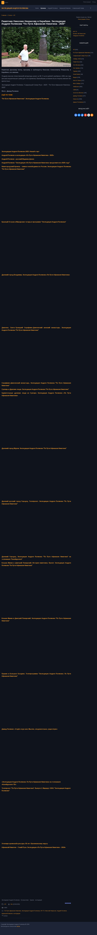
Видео (75, 77)
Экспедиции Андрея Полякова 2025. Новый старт (20, 151)
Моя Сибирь (76, 83)
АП (14, 15)
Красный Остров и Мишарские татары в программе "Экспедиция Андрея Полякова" (34, 222)
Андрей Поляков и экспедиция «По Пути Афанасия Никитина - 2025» (28, 155)
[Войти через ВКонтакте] (79, 115)
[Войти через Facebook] (82, 115)
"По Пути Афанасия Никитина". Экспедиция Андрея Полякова (25, 98)
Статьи (10, 15)
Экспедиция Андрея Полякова (14, 8)
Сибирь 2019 (77, 59)
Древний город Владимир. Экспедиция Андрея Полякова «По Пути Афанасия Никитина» (36, 275)
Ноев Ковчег (76, 74)
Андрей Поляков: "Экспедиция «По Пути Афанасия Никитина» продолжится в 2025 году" (36, 163)
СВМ (74, 89)
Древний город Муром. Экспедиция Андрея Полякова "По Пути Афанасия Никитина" (34, 448)
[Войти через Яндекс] (85, 115)
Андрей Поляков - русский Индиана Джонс (18, 159)
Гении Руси (76, 62)
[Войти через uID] (75, 115)
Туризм (75, 71)
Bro (12, 904)
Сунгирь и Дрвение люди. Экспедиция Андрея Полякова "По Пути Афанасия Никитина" (35, 389)
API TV (42, 911)
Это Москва (76, 65)
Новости (75, 99)
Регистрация (87, 2)
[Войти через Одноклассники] (91, 115)
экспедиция (16, 913)
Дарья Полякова (78, 102)
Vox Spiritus (76, 68)
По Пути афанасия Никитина (12, 911)
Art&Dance (76, 86)
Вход (94, 2)
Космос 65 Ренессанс (79, 33)
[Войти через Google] (88, 115)
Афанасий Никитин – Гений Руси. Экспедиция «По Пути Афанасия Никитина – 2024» (34, 847)
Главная (3, 15)
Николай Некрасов (50, 911)
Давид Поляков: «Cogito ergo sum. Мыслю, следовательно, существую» (29, 729)
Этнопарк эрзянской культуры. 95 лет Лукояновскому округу (25, 843)
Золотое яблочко (78, 92)
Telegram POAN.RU (78, 35)
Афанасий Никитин (7, 913)
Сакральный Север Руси (80, 55)
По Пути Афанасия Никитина (81, 52)
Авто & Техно (77, 80)
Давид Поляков (77, 96)
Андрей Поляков (62, 911)
